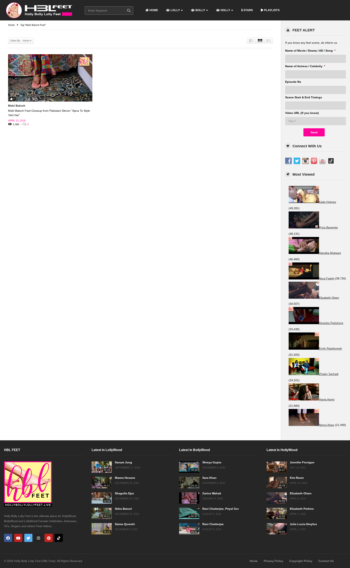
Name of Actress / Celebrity (305, 66)
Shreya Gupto (211, 462)
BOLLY (200, 10)
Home (254, 561)
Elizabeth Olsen (301, 493)
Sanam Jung (123, 462)
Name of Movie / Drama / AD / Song (310, 50)
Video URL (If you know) (302, 113)
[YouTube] (18, 538)
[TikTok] (59, 538)
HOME (153, 10)
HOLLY (225, 10)
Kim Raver (297, 477)
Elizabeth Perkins (302, 508)
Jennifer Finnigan (302, 462)
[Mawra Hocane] (102, 482)
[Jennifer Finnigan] (277, 467)
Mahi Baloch (16, 105)
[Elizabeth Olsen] (277, 498)
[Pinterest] (49, 538)
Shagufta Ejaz (124, 493)
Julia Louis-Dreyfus (303, 524)
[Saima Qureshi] (102, 528)
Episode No (293, 81)
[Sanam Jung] (102, 467)
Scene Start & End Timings (303, 97)
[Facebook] (8, 538)
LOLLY (175, 10)
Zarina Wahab (211, 493)
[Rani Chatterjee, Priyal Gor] (189, 513)
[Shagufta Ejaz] (102, 498)
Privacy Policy (273, 561)
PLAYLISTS (271, 10)
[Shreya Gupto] (189, 467)
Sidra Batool (123, 508)
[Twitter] (28, 538)
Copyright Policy (300, 561)
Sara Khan (209, 477)
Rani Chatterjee (213, 524)
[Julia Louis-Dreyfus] (277, 528)
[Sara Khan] (189, 482)
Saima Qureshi (125, 524)
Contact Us (326, 561)
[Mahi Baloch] (50, 78)
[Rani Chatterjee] (189, 528)
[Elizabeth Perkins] (277, 513)
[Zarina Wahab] (189, 498)
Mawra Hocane (125, 477)
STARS (248, 10)
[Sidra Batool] (102, 513)
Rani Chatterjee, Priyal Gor (220, 508)
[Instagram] (38, 538)
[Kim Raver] (277, 482)
